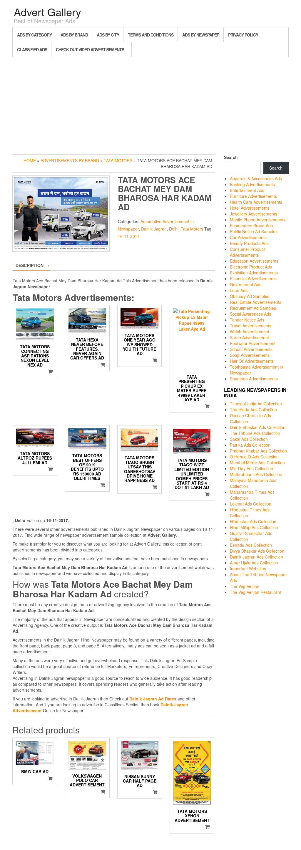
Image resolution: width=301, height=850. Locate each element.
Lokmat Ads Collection (250, 504)
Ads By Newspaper (200, 35)
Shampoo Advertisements (254, 379)
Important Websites (248, 568)
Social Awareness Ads (250, 314)
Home (30, 160)
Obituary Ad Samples (249, 296)
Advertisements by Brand (70, 160)
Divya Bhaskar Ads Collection (257, 551)
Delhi (173, 229)
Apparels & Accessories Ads (256, 178)
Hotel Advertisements (250, 208)
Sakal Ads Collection (249, 439)
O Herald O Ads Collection (254, 457)
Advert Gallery (47, 11)
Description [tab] (30, 265)
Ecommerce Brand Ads (251, 225)
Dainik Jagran (154, 229)
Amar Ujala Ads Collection (254, 563)
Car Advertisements (248, 237)
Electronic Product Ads (251, 267)
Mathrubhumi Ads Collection (256, 474)
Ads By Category (34, 35)
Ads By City (108, 35)
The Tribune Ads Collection (255, 433)
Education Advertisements (254, 261)
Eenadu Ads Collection (251, 545)
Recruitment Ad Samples (253, 308)
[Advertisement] (150, 104)
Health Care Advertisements (256, 202)
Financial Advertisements (253, 278)
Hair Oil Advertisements (252, 361)
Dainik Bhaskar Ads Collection (257, 427)
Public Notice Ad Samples (253, 231)
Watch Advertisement (249, 331)
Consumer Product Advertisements (247, 252)
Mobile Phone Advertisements (257, 220)
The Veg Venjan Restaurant (255, 592)
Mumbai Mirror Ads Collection (257, 462)
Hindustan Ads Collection (253, 521)
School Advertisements (251, 349)
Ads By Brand (74, 35)
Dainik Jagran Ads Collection (256, 557)
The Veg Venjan (244, 586)
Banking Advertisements (252, 184)
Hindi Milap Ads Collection (254, 527)
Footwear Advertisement (252, 343)
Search (231, 157)
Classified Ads (32, 49)
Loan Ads (239, 290)
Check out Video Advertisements (90, 49)
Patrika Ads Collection (250, 445)
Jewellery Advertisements (253, 214)
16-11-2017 (129, 236)
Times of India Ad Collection (256, 404)
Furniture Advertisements (253, 196)
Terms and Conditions (150, 35)
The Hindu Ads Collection (253, 409)
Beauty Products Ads (249, 243)
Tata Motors (118, 160)
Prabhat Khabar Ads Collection (258, 451)
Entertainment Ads (247, 190)
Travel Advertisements (250, 326)
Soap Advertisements (250, 355)
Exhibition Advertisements (254, 273)
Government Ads (245, 284)
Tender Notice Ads (247, 320)
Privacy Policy (243, 35)
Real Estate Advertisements (255, 302)
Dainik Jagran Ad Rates (152, 699)
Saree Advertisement (249, 337)
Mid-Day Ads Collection (251, 468)
